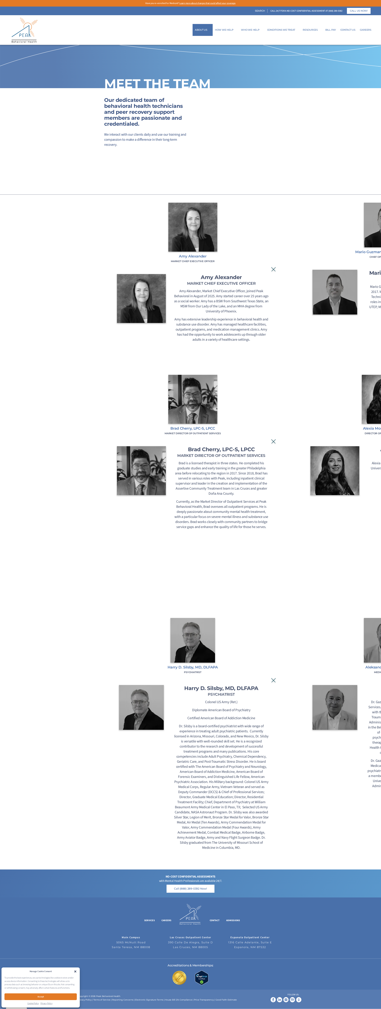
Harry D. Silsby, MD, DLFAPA (193, 667)
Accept (41, 996)
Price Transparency (204, 999)
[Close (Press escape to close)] (273, 269)
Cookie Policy (33, 1003)
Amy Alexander (192, 256)
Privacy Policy (46, 1003)
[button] (75, 971)
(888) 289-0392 (335, 11)
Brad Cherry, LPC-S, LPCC (192, 428)
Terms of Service (101, 999)
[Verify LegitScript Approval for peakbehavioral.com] (201, 977)
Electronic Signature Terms (149, 999)
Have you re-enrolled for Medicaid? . (190, 3)
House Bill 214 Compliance (179, 999)
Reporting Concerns (122, 999)
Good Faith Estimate (226, 999)
